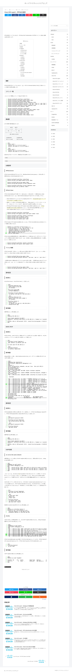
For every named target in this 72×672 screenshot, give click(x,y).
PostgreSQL (60, 114)
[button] (43, 15)
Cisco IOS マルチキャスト (60, 86)
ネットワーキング (60, 53)
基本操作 (60, 45)
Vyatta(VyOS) (60, 73)
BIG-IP (60, 70)
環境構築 (60, 64)
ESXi (60, 37)
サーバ (59, 111)
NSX (60, 39)
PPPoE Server (24, 50)
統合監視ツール (60, 119)
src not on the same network (26, 72)
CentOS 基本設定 (60, 122)
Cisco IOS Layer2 (60, 78)
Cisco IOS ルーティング (60, 84)
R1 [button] (6, 157)
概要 (21, 43)
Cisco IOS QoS (60, 95)
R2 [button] (6, 161)
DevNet (59, 56)
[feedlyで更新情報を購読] (25, 597)
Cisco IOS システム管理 (60, 100)
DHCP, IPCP (22, 60)
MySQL (60, 125)
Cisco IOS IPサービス (60, 103)
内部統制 (60, 48)
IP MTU (22, 74)
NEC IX (60, 106)
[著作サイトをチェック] (11, 597)
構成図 (21, 46)
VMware (59, 34)
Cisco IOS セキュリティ (60, 97)
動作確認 (23, 58)
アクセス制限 (23, 53)
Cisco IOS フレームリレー (60, 81)
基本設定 (22, 55)
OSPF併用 (22, 70)
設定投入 (23, 57)
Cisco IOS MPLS (60, 89)
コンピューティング (60, 50)
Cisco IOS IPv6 (60, 92)
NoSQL (60, 117)
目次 (24, 41)
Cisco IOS (60, 75)
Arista (60, 67)
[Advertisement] (25, 25)
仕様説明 (22, 48)
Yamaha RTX (60, 108)
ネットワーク (59, 61)
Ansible (60, 59)
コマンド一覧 (22, 45)
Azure (59, 42)
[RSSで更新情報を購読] (40, 597)
